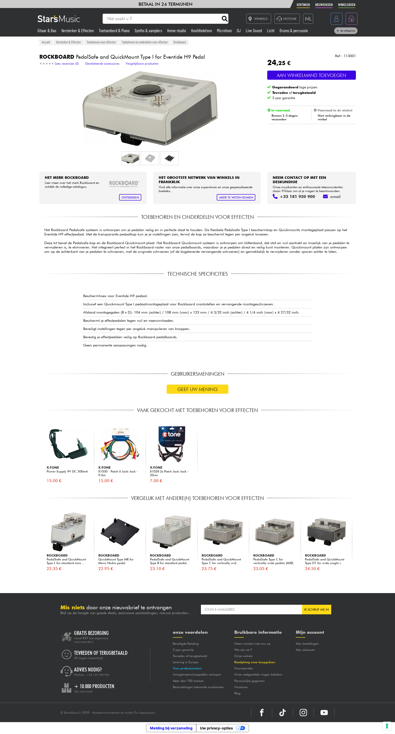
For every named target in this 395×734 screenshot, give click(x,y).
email (335, 196)
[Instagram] (303, 713)
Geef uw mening (197, 389)
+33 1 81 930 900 (98, 674)
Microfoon (225, 30)
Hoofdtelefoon (202, 30)
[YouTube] (324, 713)
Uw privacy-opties (216, 728)
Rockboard (179, 42)
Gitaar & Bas (47, 30)
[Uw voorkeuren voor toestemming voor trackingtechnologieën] (387, 726)
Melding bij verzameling (171, 728)
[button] (130, 158)
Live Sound (254, 30)
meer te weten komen (236, 197)
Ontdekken (130, 197)
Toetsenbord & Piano (115, 30)
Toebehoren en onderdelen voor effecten (145, 42)
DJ (239, 30)
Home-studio (177, 30)
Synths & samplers (149, 30)
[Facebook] (261, 713)
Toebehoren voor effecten (101, 42)
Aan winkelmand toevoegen (311, 75)
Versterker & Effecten (78, 30)
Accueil (46, 42)
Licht (271, 30)
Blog (237, 693)
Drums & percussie (294, 30)
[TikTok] (282, 713)
